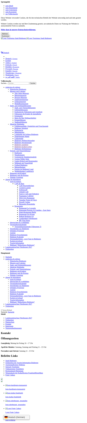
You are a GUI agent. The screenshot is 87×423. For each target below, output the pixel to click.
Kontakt (8, 324)
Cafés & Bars (19, 184)
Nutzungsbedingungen (13, 328)
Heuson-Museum (20, 97)
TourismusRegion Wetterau (15, 365)
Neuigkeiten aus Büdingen (19, 229)
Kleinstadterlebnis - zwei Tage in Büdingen (25, 239)
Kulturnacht (18, 130)
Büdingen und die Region (19, 175)
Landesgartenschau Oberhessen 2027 (18, 247)
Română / (12, 67)
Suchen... (4, 83)
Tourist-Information (17, 243)
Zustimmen (5, 36)
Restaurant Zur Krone (27, 214)
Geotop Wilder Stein (21, 159)
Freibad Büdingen (20, 165)
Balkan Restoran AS (26, 216)
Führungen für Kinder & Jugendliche (27, 114)
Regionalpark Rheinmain (14, 371)
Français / (11, 65)
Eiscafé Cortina (24, 202)
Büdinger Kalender (17, 237)
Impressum (9, 326)
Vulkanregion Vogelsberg (14, 369)
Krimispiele (18, 116)
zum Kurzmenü (11, 12)
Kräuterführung (20, 120)
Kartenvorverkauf (16, 241)
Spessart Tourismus (12, 367)
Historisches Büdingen (18, 89)
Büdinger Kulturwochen (23, 147)
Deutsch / (11, 59)
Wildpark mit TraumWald (23, 163)
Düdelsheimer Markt (21, 136)
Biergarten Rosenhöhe (27, 204)
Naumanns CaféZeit (26, 196)
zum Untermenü (11, 10)
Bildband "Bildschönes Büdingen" (22, 245)
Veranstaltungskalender (18, 225)
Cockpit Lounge (25, 188)
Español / (11, 71)
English (8, 61)
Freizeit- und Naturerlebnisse (20, 151)
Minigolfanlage (19, 167)
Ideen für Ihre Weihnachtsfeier (25, 118)
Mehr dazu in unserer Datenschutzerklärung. (18, 30)
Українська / (13, 73)
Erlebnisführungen (21, 110)
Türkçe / (11, 63)
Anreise (13, 233)
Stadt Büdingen (11, 361)
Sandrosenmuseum (21, 100)
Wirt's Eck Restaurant (26, 198)
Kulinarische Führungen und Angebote (28, 112)
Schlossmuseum (20, 102)
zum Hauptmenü (11, 8)
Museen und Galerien (17, 91)
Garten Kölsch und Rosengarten (25, 161)
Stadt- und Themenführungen (25, 108)
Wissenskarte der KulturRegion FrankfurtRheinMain (24, 373)
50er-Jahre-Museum (21, 93)
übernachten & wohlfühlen (19, 223)
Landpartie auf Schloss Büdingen (26, 134)
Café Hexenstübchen (26, 186)
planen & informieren (13, 179)
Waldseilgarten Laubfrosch (24, 171)
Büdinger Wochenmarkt (23, 143)
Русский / (11, 69)
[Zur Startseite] (26, 38)
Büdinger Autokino (21, 145)
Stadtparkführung (20, 122)
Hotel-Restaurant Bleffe (27, 212)
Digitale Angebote (16, 177)
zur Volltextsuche (11, 14)
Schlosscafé (23, 190)
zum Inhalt (9, 6)
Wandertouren (19, 155)
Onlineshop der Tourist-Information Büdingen (21, 363)
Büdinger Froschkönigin (18, 235)
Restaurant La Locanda (27, 208)
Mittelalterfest (19, 132)
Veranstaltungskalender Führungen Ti (27, 227)
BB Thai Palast (24, 220)
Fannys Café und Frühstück (29, 194)
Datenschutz (9, 322)
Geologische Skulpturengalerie (25, 157)
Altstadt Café (23, 192)
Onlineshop (9, 249)
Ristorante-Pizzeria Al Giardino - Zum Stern (35, 210)
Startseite (8, 257)
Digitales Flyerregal (17, 231)
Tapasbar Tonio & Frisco (28, 200)
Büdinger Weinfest (21, 128)
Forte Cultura (10, 375)
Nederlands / (12, 75)
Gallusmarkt (18, 138)
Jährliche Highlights (17, 124)
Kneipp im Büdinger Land (23, 169)
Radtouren (18, 153)
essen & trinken (15, 182)
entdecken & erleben (12, 87)
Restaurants (18, 206)
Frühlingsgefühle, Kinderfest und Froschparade (31, 126)
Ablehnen (5, 34)
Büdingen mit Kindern (18, 173)
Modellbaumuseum (21, 104)
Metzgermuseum (20, 95)
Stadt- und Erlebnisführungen (20, 106)
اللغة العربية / (12, 77)
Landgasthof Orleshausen (28, 218)
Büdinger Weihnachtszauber (24, 141)
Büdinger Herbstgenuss (22, 149)
